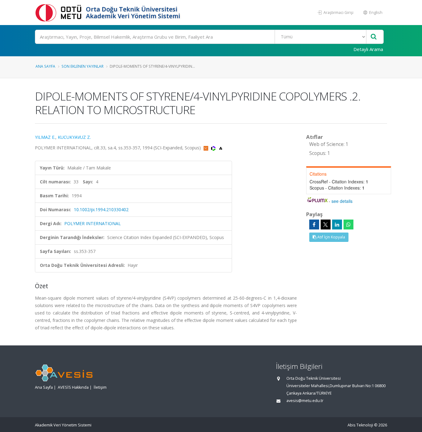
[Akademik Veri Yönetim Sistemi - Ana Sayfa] (59, 12)
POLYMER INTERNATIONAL (92, 223)
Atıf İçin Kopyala (330, 237)
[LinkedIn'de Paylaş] (337, 224)
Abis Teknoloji (360, 425)
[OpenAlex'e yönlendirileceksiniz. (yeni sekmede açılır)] (220, 148)
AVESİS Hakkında (73, 387)
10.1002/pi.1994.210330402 (101, 209)
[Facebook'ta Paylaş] (314, 224)
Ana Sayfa (45, 66)
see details (341, 201)
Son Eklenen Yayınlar (82, 66)
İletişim (100, 387)
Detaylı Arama (368, 49)
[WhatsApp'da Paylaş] (348, 224)
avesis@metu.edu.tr (304, 400)
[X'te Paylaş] (326, 224)
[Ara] (374, 37)
